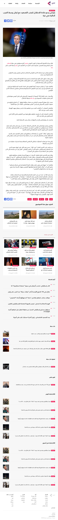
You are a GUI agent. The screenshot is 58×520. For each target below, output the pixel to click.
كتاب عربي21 (33, 496)
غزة (52, 67)
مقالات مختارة (33, 500)
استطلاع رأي (34, 504)
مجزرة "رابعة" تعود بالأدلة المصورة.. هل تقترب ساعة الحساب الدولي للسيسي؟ (33, 435)
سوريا (12, 500)
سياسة (30, 3)
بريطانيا (12, 502)
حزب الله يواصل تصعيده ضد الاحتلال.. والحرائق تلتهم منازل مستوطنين (12, 222)
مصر (12, 504)
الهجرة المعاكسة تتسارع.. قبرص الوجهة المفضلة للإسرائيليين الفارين (29, 304)
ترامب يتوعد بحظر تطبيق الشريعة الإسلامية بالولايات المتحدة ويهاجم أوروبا (34, 418)
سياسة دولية (52, 10)
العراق (12, 496)
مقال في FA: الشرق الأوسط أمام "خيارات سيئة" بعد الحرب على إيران (29, 292)
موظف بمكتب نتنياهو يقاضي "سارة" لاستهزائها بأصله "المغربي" (30, 298)
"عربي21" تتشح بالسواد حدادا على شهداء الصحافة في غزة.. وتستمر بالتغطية (33, 384)
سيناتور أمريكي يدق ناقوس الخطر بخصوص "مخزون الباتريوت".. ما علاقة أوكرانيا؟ (11, 251)
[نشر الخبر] (5, 21)
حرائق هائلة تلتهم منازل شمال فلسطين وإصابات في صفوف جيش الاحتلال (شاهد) (32, 348)
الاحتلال (9, 63)
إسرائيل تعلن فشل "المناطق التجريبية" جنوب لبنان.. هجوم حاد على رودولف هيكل (29, 269)
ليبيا (12, 498)
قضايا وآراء (34, 498)
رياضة (16, 3)
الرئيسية (37, 3)
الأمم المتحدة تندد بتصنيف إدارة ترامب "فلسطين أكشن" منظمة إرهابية (47, 251)
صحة (24, 502)
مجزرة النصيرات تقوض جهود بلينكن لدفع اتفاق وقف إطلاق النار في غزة (35, 341)
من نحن (53, 513)
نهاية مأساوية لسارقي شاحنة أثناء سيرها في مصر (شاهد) (38, 427)
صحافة (46, 504)
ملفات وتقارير (45, 506)
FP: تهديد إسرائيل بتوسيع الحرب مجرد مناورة (41, 333)
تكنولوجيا (23, 500)
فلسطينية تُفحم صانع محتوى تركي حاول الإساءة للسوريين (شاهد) (36, 410)
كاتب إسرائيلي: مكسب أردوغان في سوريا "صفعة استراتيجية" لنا (30, 286)
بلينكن (26, 63)
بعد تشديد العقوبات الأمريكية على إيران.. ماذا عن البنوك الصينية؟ (12, 269)
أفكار (35, 502)
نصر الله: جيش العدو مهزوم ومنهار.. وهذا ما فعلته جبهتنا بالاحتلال (29, 222)
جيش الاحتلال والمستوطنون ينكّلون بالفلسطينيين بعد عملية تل (37, 366)
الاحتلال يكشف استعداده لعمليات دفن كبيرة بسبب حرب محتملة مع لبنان (46, 222)
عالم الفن (23, 498)
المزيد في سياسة (48, 234)
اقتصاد (23, 3)
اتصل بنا (53, 514)
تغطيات (10, 3)
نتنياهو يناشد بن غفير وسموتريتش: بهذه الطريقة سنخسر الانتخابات (30, 251)
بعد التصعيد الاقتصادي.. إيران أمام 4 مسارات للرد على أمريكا (31, 317)
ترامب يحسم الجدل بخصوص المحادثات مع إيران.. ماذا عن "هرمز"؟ (46, 269)
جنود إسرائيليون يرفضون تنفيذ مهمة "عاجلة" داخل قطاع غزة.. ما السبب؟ (35, 401)
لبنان (16, 65)
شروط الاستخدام (52, 516)
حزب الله (32, 98)
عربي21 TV (22, 496)
